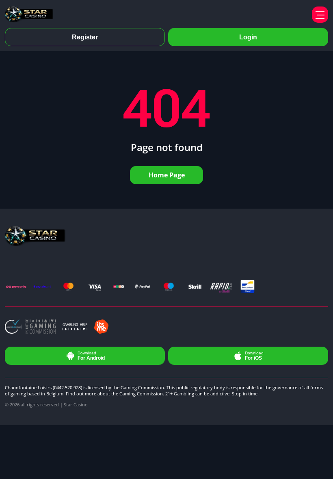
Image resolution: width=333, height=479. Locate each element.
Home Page (167, 174)
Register (85, 37)
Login (248, 37)
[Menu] (320, 14)
